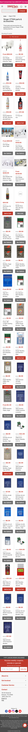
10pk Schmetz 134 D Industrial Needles (7, 641)
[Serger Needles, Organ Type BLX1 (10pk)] (20, 259)
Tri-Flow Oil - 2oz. (19, 116)
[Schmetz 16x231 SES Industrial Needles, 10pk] (20, 491)
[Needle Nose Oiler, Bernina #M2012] (20, 202)
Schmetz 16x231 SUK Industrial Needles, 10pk (20, 612)
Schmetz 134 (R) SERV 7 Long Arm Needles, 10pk (20, 526)
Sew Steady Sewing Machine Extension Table (7, 59)
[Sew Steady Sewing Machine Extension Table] (8, 53)
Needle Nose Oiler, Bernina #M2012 (19, 207)
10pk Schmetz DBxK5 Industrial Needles (7, 612)
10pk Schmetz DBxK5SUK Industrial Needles (19, 469)
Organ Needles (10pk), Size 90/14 (7, 381)
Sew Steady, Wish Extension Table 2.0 (20, 179)
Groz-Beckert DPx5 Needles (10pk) (7, 352)
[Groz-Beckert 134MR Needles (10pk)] (20, 231)
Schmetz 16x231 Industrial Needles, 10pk (7, 439)
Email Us (4, 698)
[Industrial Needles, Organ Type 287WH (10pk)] (8, 462)
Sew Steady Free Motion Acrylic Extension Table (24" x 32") (7, 179)
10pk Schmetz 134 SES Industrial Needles (19, 382)
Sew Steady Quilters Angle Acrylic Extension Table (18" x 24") (20, 148)
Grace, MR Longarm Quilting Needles (7, 323)
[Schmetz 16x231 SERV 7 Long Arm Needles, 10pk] (8, 520)
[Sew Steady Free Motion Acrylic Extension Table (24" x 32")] (8, 172)
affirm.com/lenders (21, 721)
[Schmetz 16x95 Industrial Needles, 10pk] (8, 491)
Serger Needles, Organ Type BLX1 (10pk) (20, 265)
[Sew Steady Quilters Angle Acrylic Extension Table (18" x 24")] (20, 141)
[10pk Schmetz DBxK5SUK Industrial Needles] (20, 462)
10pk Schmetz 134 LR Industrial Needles (7, 554)
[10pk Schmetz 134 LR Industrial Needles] (8, 549)
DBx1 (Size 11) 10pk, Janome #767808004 (6, 583)
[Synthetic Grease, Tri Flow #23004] (20, 82)
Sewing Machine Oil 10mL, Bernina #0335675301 (7, 117)
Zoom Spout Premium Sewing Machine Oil (20, 59)
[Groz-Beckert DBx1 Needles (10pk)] (20, 288)
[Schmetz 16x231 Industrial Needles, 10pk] (8, 433)
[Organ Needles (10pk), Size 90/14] (8, 375)
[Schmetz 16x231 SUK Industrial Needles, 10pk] (20, 606)
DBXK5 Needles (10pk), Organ (7, 409)
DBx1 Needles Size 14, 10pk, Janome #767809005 (19, 584)
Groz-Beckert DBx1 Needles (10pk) (19, 294)
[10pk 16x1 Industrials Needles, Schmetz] (8, 288)
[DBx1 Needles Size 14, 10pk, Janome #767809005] (20, 578)
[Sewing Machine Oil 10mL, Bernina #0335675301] (8, 111)
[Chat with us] (21, 6)
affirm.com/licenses (4, 726)
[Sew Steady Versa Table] (8, 141)
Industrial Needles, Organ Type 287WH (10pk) (7, 469)
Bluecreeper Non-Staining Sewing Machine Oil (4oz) (7, 89)
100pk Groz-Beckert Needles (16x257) (20, 554)
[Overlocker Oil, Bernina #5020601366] (8, 202)
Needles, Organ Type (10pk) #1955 (7, 265)
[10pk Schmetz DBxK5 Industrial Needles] (8, 606)
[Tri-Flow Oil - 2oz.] (20, 111)
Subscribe (23, 669)
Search (23, 10)
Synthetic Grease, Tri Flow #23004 (20, 88)
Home (4, 16)
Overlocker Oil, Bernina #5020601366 (7, 207)
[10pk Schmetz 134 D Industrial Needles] (8, 635)
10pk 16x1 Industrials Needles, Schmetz (6, 295)
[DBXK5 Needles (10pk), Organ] (8, 404)
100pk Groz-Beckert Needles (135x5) (20, 439)
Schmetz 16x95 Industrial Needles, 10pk (7, 497)
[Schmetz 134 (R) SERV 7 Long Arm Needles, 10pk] (20, 520)
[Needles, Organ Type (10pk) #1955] (8, 259)
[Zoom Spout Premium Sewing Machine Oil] (20, 53)
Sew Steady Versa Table (6, 145)
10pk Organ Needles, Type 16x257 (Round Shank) (7, 237)
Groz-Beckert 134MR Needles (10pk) (20, 236)
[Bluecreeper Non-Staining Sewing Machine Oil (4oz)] (8, 82)
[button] (2, 6)
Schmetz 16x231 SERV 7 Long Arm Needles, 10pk (7, 526)
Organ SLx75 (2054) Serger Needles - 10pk (20, 323)
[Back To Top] (25, 729)
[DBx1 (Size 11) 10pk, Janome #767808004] (8, 578)
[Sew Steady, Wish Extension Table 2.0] (20, 172)
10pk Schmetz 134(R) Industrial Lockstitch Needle (20, 411)
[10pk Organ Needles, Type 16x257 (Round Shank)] (8, 231)
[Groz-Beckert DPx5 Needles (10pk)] (8, 346)
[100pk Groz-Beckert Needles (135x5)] (20, 433)
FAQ (3, 700)
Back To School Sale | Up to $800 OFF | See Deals (14, 2)
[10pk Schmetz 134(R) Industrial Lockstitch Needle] (20, 404)
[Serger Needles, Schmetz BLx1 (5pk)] (20, 346)
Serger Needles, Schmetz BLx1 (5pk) (20, 352)
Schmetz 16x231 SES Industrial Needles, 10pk (20, 497)
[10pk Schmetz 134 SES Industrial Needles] (20, 375)
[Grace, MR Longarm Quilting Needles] (8, 317)
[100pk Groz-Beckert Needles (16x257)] (20, 549)
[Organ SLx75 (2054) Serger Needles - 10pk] (20, 317)
